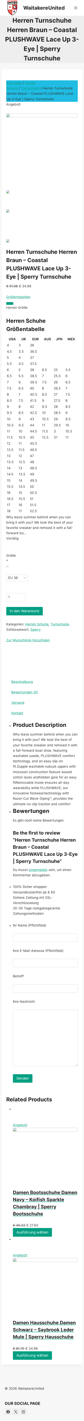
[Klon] (9, 303)
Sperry (35, 630)
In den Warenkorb (24, 611)
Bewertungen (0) (24, 692)
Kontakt (17, 713)
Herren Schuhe (37, 624)
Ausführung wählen (32, 1232)
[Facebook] (8, 1411)
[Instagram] (23, 1411)
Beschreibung (22, 682)
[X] (15, 1411)
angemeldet (38, 870)
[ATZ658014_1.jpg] (42, 143)
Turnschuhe (30, 88)
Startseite (14, 83)
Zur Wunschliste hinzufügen (28, 640)
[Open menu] (75, 8)
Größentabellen (18, 297)
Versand (17, 703)
